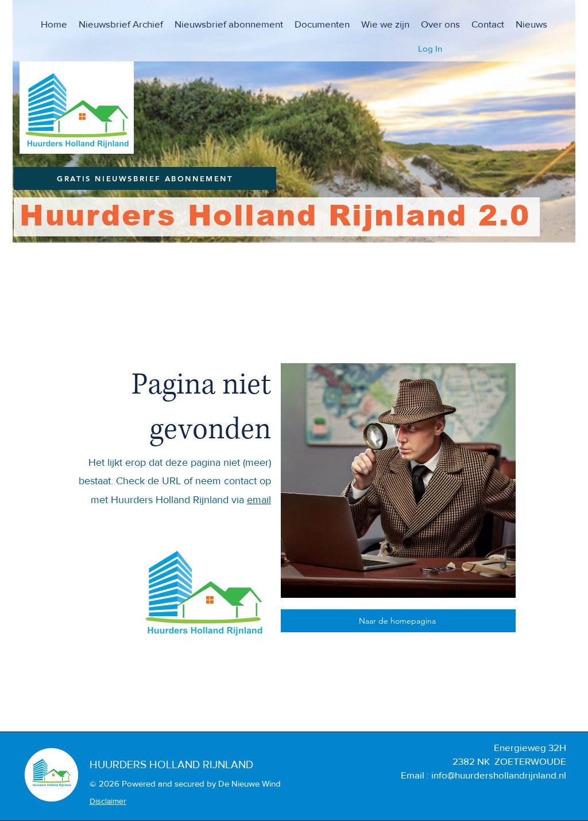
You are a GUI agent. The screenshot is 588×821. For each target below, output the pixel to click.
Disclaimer (108, 801)
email (259, 499)
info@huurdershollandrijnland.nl (498, 774)
